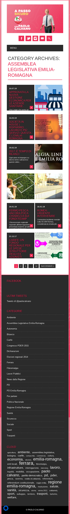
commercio (41, 456)
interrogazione (32, 468)
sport (10, 493)
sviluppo (21, 494)
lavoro (55, 467)
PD (8, 385)
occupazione (32, 471)
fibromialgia (41, 464)
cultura (51, 456)
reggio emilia (41, 483)
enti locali (12, 464)
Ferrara (10, 362)
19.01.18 (13, 207)
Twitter (28, 38)
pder (53, 475)
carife (21, 455)
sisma (33, 491)
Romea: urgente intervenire (46, 213)
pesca (10, 478)
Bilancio (10, 334)
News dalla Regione (16, 379)
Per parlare (12, 396)
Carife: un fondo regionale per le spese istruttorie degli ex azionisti (20, 248)
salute (54, 486)
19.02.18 (13, 148)
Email (42, 38)
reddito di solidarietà (32, 479)
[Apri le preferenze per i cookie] (5, 510)
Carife (9, 340)
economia (15, 459)
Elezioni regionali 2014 (17, 357)
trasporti (42, 493)
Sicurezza (11, 418)
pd (46, 475)
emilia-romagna (47, 459)
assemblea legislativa (43, 452)
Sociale (10, 424)
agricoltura (11, 453)
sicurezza (24, 490)
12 (36, 266)
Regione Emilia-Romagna (19, 407)
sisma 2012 (42, 491)
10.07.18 (13, 88)
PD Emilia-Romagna (16, 390)
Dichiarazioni (13, 351)
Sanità (10, 413)
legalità (10, 472)
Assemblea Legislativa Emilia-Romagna (25, 323)
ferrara (26, 463)
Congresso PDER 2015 (18, 345)
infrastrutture (15, 467)
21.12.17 (13, 236)
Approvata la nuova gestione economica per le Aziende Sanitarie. (20, 99)
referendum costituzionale (20, 482)
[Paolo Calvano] (35, 32)
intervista (44, 468)
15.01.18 (41, 207)
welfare (11, 497)
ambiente (24, 452)
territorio (31, 494)
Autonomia (12, 329)
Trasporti (11, 435)
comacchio (30, 456)
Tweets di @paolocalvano (19, 301)
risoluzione (43, 487)
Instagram (35, 38)
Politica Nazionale (15, 402)
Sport (9, 430)
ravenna (19, 479)
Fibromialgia (12, 368)
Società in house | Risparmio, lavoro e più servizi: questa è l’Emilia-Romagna (20, 130)
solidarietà (53, 491)
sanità (11, 490)
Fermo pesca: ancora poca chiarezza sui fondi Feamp (19, 214)
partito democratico (32, 475)
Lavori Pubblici (14, 373)
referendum (47, 479)
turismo (53, 494)
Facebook (21, 38)
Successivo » (47, 266)
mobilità (20, 471)
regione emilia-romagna (34, 484)
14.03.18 (13, 118)
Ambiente (11, 317)
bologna (11, 455)
